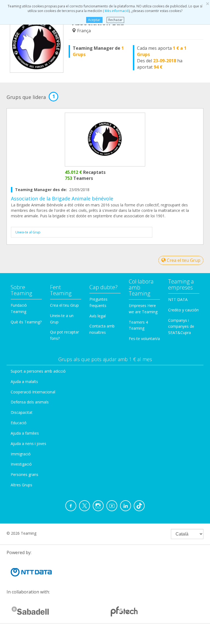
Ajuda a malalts (24, 381)
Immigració (21, 454)
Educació (19, 422)
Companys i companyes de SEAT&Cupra (181, 326)
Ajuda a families (25, 433)
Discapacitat (22, 412)
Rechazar (115, 19)
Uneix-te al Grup (27, 232)
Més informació (116, 10)
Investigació (21, 464)
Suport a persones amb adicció (38, 371)
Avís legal (97, 315)
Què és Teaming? (26, 321)
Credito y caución (183, 309)
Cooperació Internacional (33, 391)
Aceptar (94, 19)
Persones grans (24, 474)
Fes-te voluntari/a (144, 338)
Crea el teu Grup (183, 260)
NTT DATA (178, 299)
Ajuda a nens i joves (28, 443)
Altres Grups (21, 484)
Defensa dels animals (30, 402)
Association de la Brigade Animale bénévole (62, 198)
